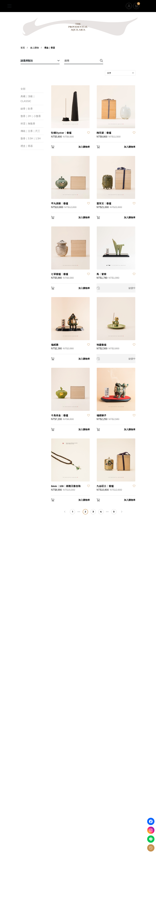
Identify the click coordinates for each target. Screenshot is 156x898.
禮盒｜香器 (49, 47)
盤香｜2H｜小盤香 (31, 116)
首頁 (23, 47)
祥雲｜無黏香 (28, 123)
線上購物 (34, 47)
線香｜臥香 (27, 108)
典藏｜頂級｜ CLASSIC (28, 98)
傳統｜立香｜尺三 (30, 131)
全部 (23, 89)
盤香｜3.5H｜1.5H (31, 138)
